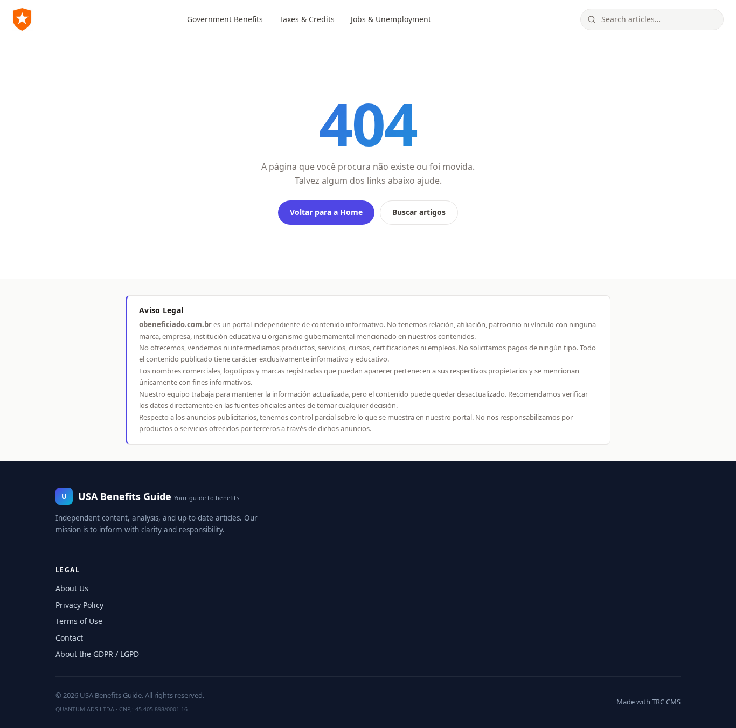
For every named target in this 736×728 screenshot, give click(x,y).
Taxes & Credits (307, 19)
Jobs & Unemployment (391, 19)
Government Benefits (225, 19)
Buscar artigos (419, 212)
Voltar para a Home (326, 212)
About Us (71, 588)
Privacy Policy (79, 605)
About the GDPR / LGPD (97, 654)
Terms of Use (78, 621)
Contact (69, 638)
